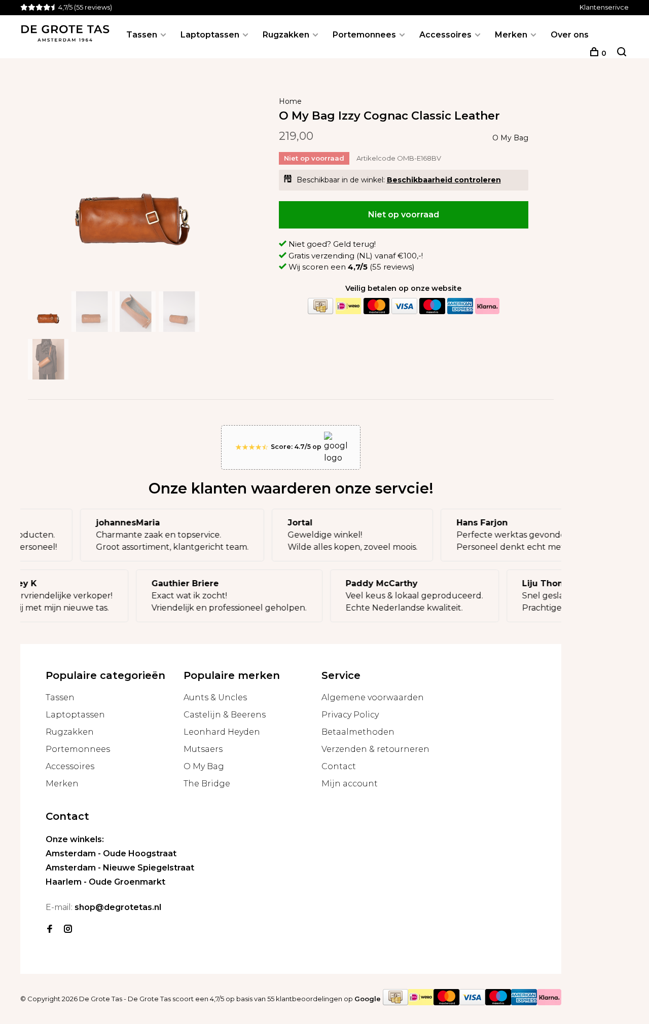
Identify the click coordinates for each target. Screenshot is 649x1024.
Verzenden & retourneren (375, 749)
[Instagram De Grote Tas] (68, 929)
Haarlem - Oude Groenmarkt (105, 882)
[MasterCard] (376, 306)
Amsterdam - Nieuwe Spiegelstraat (120, 868)
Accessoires (445, 35)
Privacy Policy (350, 714)
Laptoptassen (210, 35)
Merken (511, 35)
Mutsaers (203, 749)
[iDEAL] (348, 306)
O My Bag (510, 137)
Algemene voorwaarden (372, 697)
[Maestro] (432, 306)
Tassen (141, 35)
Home (290, 101)
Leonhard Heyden (222, 732)
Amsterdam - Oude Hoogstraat (111, 853)
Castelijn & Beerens (225, 714)
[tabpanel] (133, 184)
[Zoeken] (622, 53)
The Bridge (207, 783)
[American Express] (460, 306)
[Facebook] (50, 929)
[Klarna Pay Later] (487, 306)
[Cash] (320, 306)
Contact (338, 766)
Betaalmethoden (357, 732)
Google (367, 999)
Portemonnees (364, 35)
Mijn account (349, 783)
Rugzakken (286, 35)
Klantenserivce (604, 7)
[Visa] (404, 306)
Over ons (570, 35)
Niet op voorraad (403, 214)
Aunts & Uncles (215, 697)
